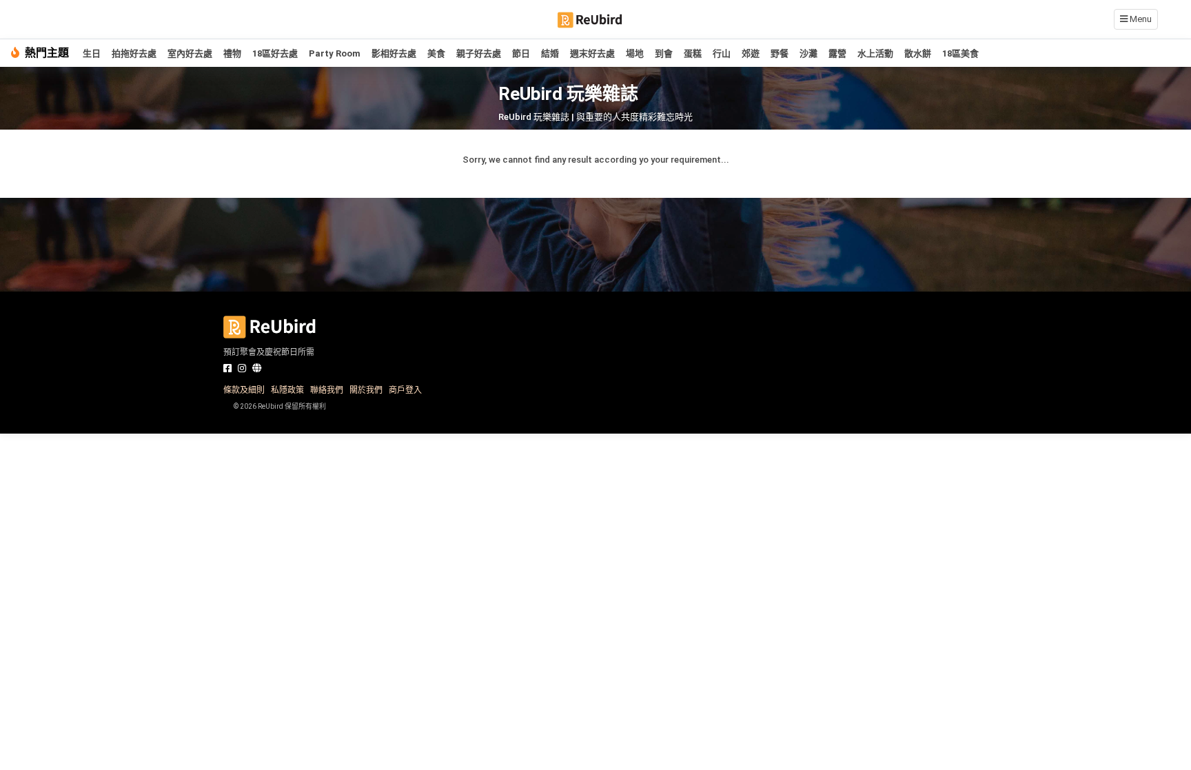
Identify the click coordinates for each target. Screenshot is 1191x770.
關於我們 (366, 390)
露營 (837, 53)
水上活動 (875, 53)
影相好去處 (393, 53)
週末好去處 (592, 53)
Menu (1140, 19)
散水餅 (917, 53)
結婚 (550, 53)
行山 (722, 53)
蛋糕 (693, 53)
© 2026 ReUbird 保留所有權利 (280, 406)
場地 (635, 53)
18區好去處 (275, 53)
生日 (92, 53)
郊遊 (751, 53)
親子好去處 (478, 53)
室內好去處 (189, 53)
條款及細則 (244, 390)
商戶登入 (405, 390)
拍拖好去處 (134, 53)
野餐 (779, 53)
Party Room (334, 53)
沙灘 (808, 53)
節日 (521, 53)
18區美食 (960, 53)
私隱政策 (287, 390)
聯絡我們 (326, 390)
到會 (664, 53)
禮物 (232, 53)
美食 (436, 53)
